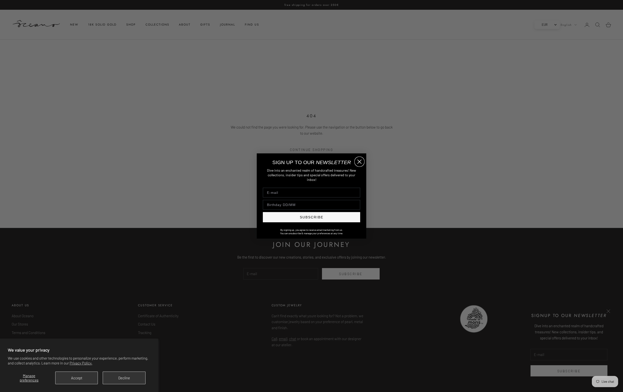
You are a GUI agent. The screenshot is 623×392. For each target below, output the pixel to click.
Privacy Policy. (81, 363)
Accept (76, 378)
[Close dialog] (359, 161)
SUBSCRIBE (311, 217)
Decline (124, 378)
